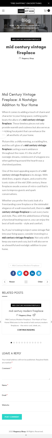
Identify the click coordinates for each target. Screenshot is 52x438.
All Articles (22, 25)
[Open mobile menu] (3, 10)
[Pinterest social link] (26, 273)
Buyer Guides (34, 25)
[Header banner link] (22, 3)
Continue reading (26, 330)
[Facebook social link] (13, 273)
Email (5, 395)
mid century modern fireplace (25, 265)
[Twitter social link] (19, 273)
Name (5, 385)
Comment (7, 368)
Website (5, 405)
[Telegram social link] (38, 273)
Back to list (26, 282)
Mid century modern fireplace (26, 28)
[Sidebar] (3, 134)
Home (12, 25)
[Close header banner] (48, 3)
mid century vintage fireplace (18, 237)
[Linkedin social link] (32, 273)
